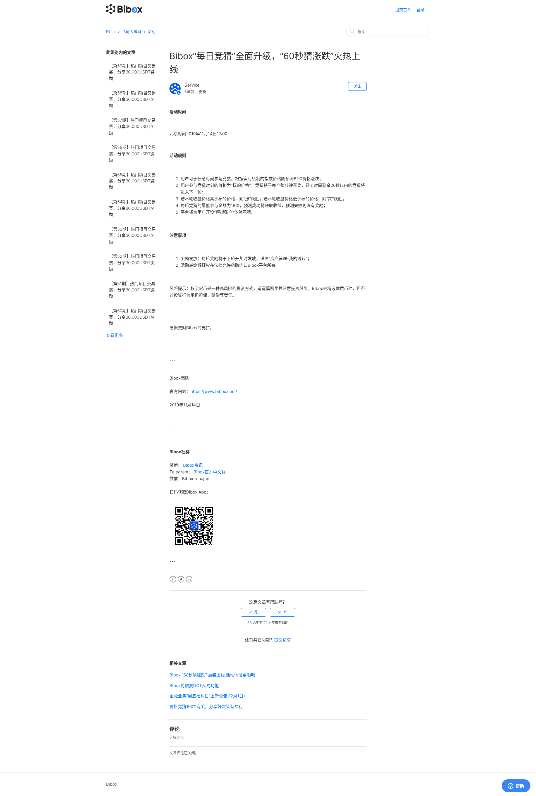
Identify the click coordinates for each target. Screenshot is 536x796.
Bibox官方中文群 (209, 472)
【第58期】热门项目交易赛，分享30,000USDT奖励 (132, 99)
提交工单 (403, 9)
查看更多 (114, 335)
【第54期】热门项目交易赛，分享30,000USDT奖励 (132, 208)
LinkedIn (189, 579)
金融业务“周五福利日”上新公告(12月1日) (207, 696)
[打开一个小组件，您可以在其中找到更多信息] (515, 786)
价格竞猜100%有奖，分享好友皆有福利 (206, 706)
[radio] (253, 612)
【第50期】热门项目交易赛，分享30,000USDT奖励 (132, 317)
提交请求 (282, 639)
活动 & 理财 (131, 31)
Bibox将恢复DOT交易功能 (194, 685)
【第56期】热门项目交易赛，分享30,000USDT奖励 (132, 154)
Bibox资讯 (193, 465)
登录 (420, 9)
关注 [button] (357, 86)
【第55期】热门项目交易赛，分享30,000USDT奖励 (132, 181)
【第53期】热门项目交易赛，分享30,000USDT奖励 (132, 235)
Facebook (172, 579)
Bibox (111, 31)
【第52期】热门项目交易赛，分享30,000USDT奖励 (132, 262)
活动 (151, 31)
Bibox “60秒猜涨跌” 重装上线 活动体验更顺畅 (212, 675)
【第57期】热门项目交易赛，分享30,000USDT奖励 (132, 126)
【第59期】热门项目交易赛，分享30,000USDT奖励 (132, 72)
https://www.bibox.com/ (213, 391)
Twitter (181, 579)
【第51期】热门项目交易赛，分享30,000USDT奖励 (132, 290)
